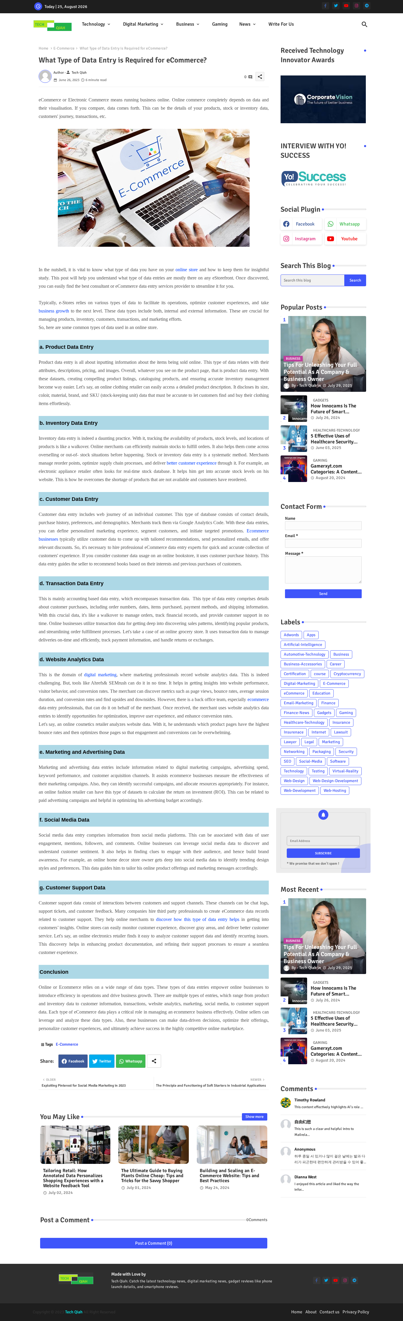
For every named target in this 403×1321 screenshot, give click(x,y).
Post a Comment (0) (153, 1243)
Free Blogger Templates (251, 1312)
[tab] (96, 24)
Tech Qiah (74, 1312)
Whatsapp (133, 1061)
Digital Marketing (140, 24)
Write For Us (281, 24)
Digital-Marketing (299, 683)
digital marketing (100, 674)
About (311, 1312)
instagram (305, 239)
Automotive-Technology (304, 654)
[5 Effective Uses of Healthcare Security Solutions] (294, 438)
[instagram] (356, 5)
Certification (295, 673)
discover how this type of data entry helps (197, 919)
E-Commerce (64, 48)
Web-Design (294, 780)
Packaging (321, 751)
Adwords (291, 634)
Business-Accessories (303, 664)
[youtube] (346, 5)
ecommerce (258, 699)
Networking (294, 751)
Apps (311, 634)
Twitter (105, 1061)
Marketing (331, 741)
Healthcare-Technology (304, 722)
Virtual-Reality (345, 771)
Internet (319, 732)
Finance (328, 702)
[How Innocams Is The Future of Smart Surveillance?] (294, 408)
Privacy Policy (356, 1312)
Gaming (219, 24)
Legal (309, 741)
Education (321, 693)
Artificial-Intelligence (303, 644)
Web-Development (300, 790)
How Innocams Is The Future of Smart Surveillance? (333, 409)
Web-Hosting (335, 790)
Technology (93, 24)
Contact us (330, 1312)
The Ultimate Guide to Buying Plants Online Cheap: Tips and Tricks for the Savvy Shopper (152, 1175)
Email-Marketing (298, 702)
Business (185, 24)
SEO (287, 761)
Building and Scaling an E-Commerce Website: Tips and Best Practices (229, 1175)
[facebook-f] (325, 5)
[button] (365, 24)
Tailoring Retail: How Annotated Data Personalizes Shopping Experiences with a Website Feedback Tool (73, 1178)
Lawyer (290, 741)
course (320, 673)
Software (338, 761)
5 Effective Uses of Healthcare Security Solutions (332, 439)
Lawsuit (341, 732)
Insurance (341, 722)
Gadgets (324, 712)
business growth (54, 310)
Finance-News (296, 712)
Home (43, 48)
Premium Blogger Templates (178, 1312)
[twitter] (336, 5)
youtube (349, 239)
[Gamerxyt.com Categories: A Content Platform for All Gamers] (294, 468)
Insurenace (294, 732)
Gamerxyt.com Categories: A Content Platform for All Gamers (337, 469)
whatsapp (350, 224)
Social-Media (310, 761)
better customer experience (192, 462)
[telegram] (367, 5)
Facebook (76, 1061)
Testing (318, 771)
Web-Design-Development (335, 780)
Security (346, 751)
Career (335, 664)
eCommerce (294, 693)
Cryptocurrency (347, 673)
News (244, 24)
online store (187, 269)
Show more (254, 1116)
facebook (305, 224)
